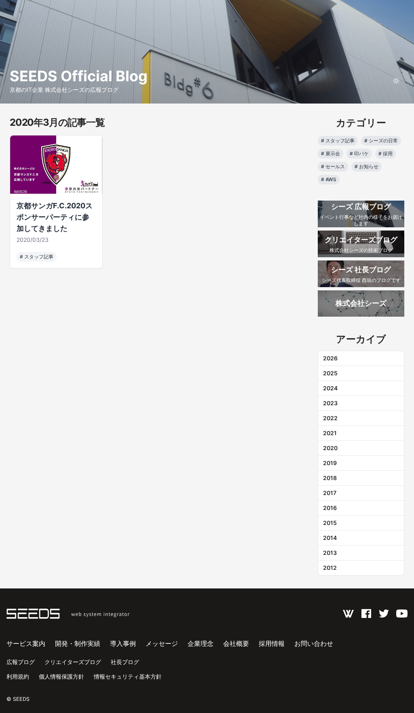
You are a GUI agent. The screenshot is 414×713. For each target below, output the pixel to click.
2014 (330, 537)
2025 (330, 373)
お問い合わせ (313, 643)
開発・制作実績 (77, 643)
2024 (330, 388)
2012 (330, 567)
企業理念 (200, 643)
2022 (330, 418)
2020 (330, 447)
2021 (330, 432)
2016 (330, 507)
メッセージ (162, 643)
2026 (330, 358)
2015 (330, 522)
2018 (330, 477)
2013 (330, 552)
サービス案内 (25, 643)
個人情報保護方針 (61, 676)
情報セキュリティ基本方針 (128, 676)
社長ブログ (125, 661)
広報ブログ (20, 661)
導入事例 (123, 643)
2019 (330, 462)
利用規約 (17, 676)
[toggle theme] (396, 81)
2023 (330, 403)
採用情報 (272, 643)
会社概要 (236, 643)
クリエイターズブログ (72, 661)
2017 (329, 492)
